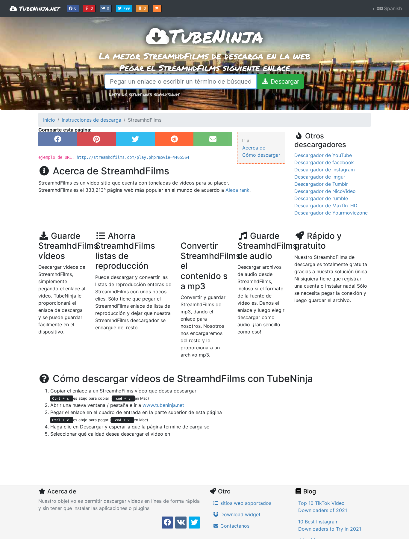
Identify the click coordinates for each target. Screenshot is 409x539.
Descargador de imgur (319, 177)
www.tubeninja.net (163, 405)
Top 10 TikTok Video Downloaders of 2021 (322, 506)
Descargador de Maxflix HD (326, 206)
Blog (309, 491)
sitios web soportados (245, 503)
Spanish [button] (392, 8)
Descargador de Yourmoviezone (331, 213)
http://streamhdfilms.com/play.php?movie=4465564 (133, 157)
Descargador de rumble (321, 198)
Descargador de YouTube (323, 155)
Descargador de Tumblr (321, 184)
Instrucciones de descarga (91, 120)
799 (127, 8)
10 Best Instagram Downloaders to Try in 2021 (329, 525)
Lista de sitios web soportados (144, 94)
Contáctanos (234, 526)
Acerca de (253, 148)
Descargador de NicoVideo (325, 191)
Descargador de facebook (324, 162)
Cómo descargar (261, 155)
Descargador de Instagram (324, 170)
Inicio (49, 120)
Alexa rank (237, 190)
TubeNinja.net (38, 8)
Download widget (239, 514)
